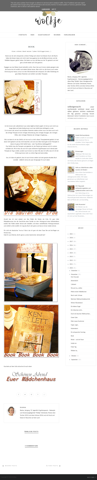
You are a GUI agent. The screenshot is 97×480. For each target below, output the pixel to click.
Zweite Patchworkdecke (82, 135)
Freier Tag (73, 347)
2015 (71, 249)
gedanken (78, 114)
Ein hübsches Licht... (77, 310)
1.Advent (73, 284)
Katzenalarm (74, 328)
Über (32, 34)
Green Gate (74, 317)
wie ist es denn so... (79, 118)
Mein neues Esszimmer (77, 321)
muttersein (90, 111)
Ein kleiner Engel (75, 306)
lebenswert (71, 116)
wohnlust (82, 109)
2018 (71, 237)
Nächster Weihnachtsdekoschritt (80, 299)
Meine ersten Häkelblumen (78, 291)
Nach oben (91, 477)
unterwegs (86, 114)
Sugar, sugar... (75, 325)
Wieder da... (74, 350)
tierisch (76, 116)
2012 (71, 260)
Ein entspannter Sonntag (78, 332)
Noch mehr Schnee (76, 295)
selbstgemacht (79, 107)
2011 (71, 264)
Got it (54, 9)
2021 (71, 234)
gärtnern (76, 111)
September (74, 359)
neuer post (90, 109)
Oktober (73, 356)
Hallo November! (80, 204)
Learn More (46, 9)
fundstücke (82, 116)
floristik (92, 114)
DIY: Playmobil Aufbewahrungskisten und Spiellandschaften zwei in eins (84, 188)
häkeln (88, 116)
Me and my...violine (76, 288)
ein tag (71, 114)
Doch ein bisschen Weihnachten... (81, 314)
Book (72, 336)
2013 (71, 256)
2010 (71, 268)
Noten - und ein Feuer (77, 339)
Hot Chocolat (75, 277)
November (74, 274)
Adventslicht (74, 280)
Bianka (23, 407)
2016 (71, 245)
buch (86, 118)
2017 (71, 241)
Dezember (74, 270)
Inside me (73, 343)
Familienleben (69, 34)
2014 (71, 253)
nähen (70, 111)
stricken (83, 111)
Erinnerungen (79, 151)
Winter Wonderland (77, 303)
